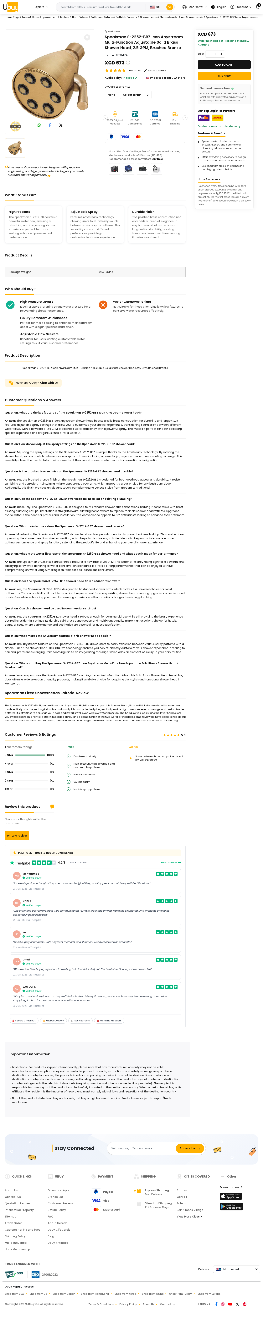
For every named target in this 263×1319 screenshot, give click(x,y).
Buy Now (157, 159)
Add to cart (224, 65)
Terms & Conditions (101, 1304)
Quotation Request (18, 1203)
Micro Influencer (16, 1243)
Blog (51, 1236)
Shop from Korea (125, 1294)
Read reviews (169, 862)
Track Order (13, 1223)
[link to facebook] (50, 125)
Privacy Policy (128, 1304)
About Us (11, 1190)
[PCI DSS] (14, 1274)
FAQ (50, 1216)
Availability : (113, 78)
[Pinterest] (244, 1304)
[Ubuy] (10, 7)
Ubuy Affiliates (58, 1243)
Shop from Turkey (180, 1294)
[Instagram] (223, 1304)
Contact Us (13, 1197)
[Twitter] (237, 1304)
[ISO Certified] (43, 1274)
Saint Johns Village (190, 1210)
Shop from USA (14, 1294)
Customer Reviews (61, 1203)
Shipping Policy (15, 1236)
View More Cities (188, 1216)
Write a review (17, 836)
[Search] (169, 7)
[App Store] (231, 1197)
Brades (182, 1190)
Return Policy (57, 1210)
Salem (181, 1203)
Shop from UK (38, 1294)
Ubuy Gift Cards (59, 1230)
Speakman (112, 31)
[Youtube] (230, 1304)
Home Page (12, 17)
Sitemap (10, 1216)
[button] (194, 7)
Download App (58, 1190)
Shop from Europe (209, 1294)
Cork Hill (182, 1197)
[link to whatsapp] (39, 125)
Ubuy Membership (17, 1249)
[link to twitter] (61, 125)
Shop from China (152, 1294)
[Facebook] (217, 1304)
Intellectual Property (19, 1210)
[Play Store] (231, 1208)
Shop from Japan (64, 1294)
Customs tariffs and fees (22, 1230)
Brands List (55, 1197)
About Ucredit (57, 1223)
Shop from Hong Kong (95, 1294)
